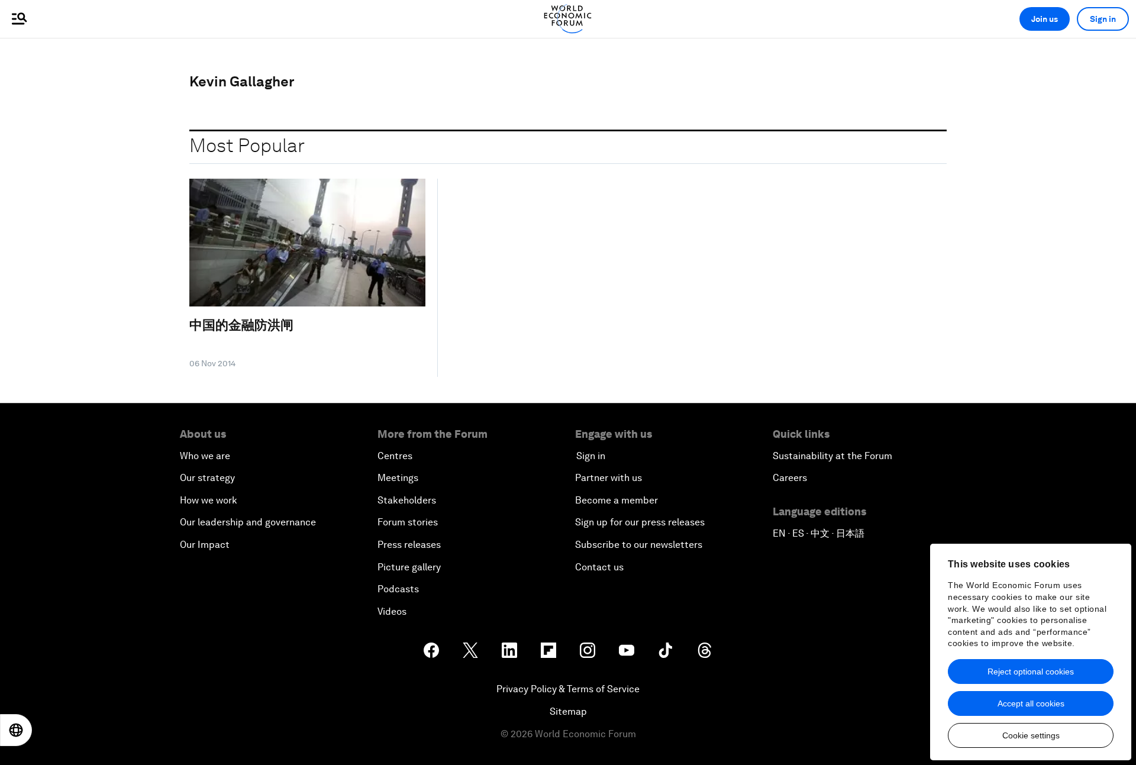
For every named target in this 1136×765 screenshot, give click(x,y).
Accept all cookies (1031, 703)
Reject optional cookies (1030, 671)
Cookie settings (1031, 735)
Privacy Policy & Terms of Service (568, 689)
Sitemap (568, 711)
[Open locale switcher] (16, 730)
